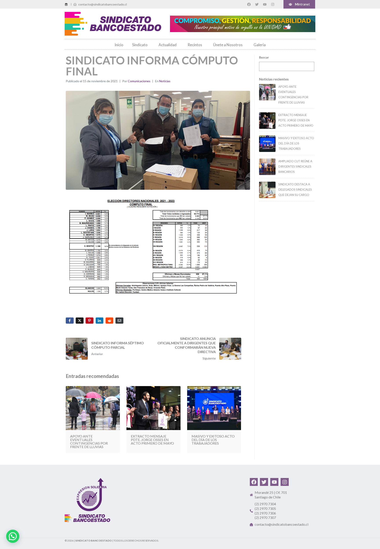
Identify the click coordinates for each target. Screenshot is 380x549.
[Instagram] (272, 4)
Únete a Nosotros (228, 44)
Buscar (264, 57)
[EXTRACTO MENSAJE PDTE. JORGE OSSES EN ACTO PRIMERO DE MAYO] (267, 120)
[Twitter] (257, 4)
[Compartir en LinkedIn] (100, 320)
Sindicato (140, 44)
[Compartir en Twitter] (80, 320)
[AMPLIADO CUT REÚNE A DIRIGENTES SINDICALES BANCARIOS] (267, 167)
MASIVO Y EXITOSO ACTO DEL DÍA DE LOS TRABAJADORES (296, 143)
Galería (260, 44)
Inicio (119, 44)
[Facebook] (249, 4)
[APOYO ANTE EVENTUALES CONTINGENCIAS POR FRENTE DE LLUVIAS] (267, 92)
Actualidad (168, 44)
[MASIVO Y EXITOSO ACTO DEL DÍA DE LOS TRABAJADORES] (267, 143)
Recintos (195, 44)
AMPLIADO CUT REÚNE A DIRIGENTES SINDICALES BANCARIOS (295, 166)
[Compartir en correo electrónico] (119, 320)
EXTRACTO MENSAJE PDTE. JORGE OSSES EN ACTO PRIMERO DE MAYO (295, 120)
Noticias (164, 81)
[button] (12, 536)
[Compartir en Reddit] (109, 320)
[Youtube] (265, 4)
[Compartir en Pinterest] (89, 320)
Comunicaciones (139, 81)
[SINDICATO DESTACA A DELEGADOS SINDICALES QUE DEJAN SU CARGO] (267, 190)
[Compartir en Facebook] (70, 320)
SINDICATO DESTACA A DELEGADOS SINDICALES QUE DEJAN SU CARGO (295, 189)
